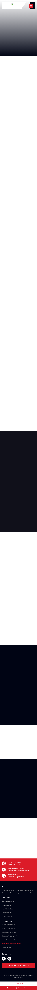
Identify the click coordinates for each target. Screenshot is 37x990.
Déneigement (6, 947)
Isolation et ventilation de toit (11, 943)
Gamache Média (19, 977)
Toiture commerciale (8, 928)
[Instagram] (9, 959)
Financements (6, 913)
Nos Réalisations (7, 909)
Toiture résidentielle (8, 925)
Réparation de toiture (9, 932)
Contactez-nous (7, 916)
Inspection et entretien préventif (12, 940)
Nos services (6, 905)
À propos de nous (8, 901)
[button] (31, 6)
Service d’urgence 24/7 (9, 936)
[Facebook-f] (4, 959)
